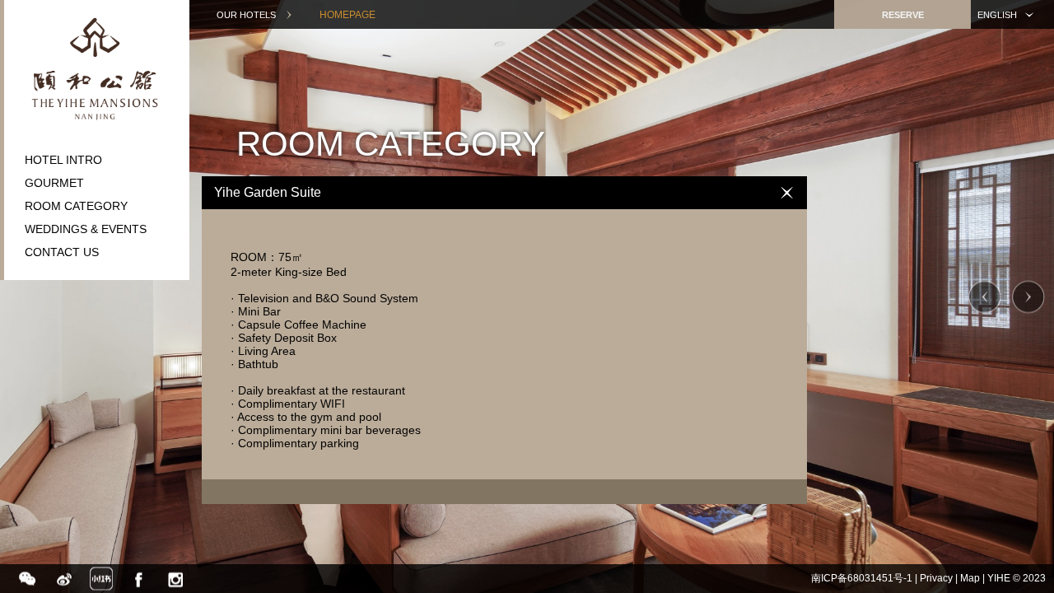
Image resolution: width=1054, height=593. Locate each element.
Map (970, 578)
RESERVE (903, 15)
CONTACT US (62, 252)
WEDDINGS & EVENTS (86, 229)
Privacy (936, 578)
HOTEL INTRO (63, 159)
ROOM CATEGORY (76, 205)
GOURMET (54, 182)
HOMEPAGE (347, 15)
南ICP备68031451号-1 (861, 578)
